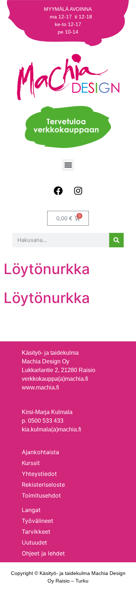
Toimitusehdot (41, 495)
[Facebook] (58, 191)
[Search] (116, 240)
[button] (68, 165)
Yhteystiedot (39, 473)
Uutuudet (34, 542)
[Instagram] (78, 191)
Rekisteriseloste (43, 484)
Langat (31, 509)
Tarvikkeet (36, 531)
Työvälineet (37, 520)
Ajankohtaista (40, 452)
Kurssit (31, 462)
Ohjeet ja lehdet (43, 553)
